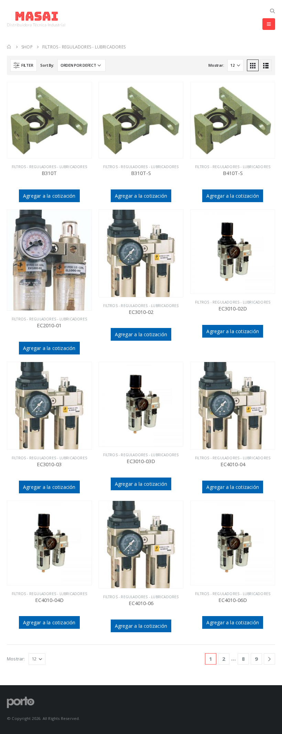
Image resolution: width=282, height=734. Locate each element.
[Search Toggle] (272, 10)
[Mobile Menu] (268, 24)
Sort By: (47, 65)
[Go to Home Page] (9, 47)
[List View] (266, 65)
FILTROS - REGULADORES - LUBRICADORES (49, 166)
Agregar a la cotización (49, 196)
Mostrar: (216, 65)
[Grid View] (253, 65)
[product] (49, 120)
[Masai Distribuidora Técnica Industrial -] (36, 19)
